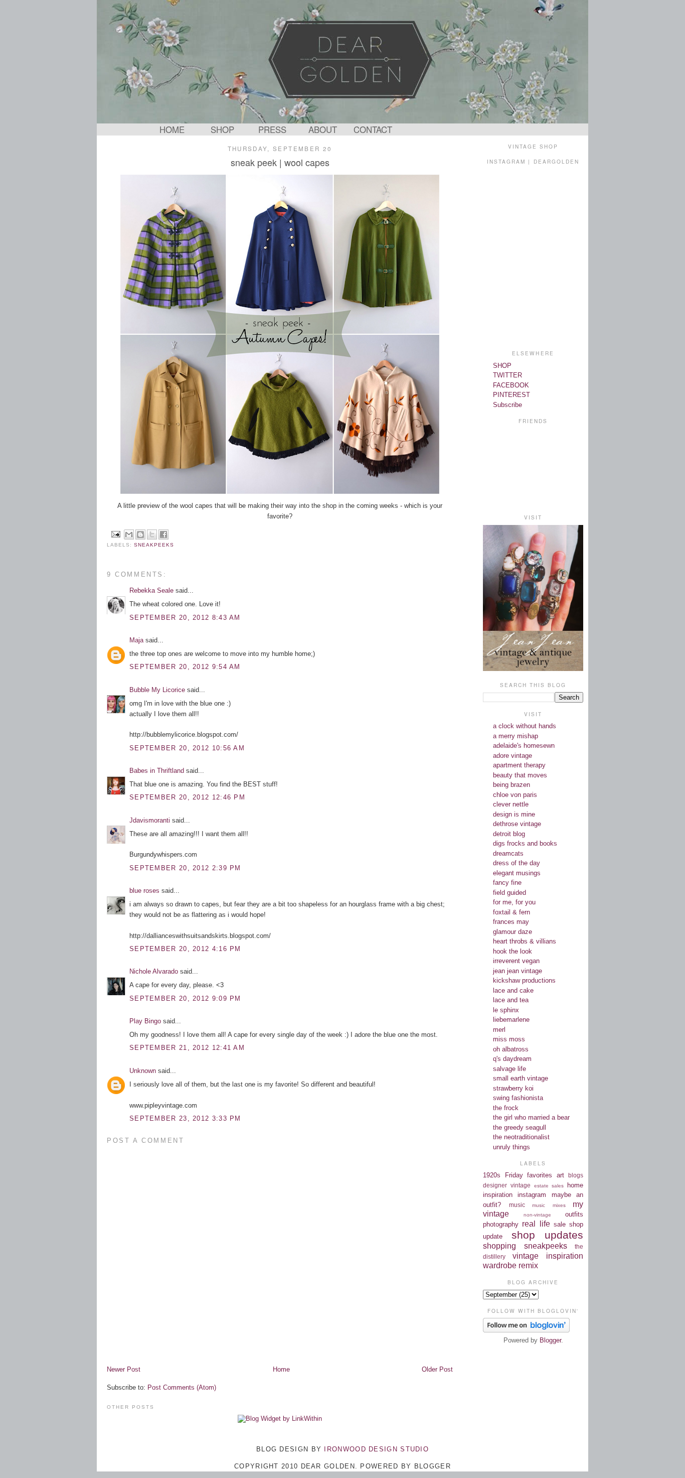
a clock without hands (524, 726)
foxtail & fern (511, 912)
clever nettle (511, 804)
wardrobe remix (510, 1265)
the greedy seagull (519, 1127)
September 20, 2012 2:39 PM (185, 868)
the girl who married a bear (531, 1117)
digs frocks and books (525, 843)
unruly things (511, 1147)
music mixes (549, 1205)
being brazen (511, 784)
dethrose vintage (517, 824)
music (517, 1204)
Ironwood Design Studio (376, 1449)
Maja (136, 640)
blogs (575, 1175)
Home (281, 1369)
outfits (574, 1214)
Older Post (437, 1369)
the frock (506, 1108)
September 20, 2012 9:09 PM (185, 998)
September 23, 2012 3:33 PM (185, 1118)
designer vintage (507, 1185)
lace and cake (513, 990)
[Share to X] (152, 534)
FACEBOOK (511, 385)
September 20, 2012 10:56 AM (187, 748)
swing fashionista (518, 1098)
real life (536, 1224)
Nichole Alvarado (153, 971)
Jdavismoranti (149, 820)
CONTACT (373, 129)
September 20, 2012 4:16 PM (185, 949)
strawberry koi (513, 1088)
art (560, 1175)
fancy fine (507, 882)
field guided (509, 892)
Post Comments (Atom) (181, 1387)
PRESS (272, 129)
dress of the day (516, 863)
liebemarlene (511, 1019)
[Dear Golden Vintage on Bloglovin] (526, 1330)
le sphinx (506, 1010)
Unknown (142, 1070)
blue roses (144, 890)
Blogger (550, 1340)
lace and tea (511, 1000)
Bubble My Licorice (157, 690)
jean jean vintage (517, 971)
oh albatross (511, 1049)
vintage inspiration (547, 1256)
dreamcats (508, 853)
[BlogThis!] (140, 534)
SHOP (222, 129)
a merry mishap (515, 736)
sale (560, 1224)
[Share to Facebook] (163, 534)
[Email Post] (115, 533)
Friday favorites (529, 1175)
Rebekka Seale (151, 590)
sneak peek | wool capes (280, 162)
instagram (532, 1194)
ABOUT (322, 129)
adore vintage (512, 755)
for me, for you (514, 902)
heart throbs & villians (524, 941)
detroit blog (509, 834)
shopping (499, 1246)
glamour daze (512, 931)
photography (501, 1224)
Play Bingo (145, 1021)
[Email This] (129, 534)
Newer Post (123, 1369)
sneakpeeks (154, 545)
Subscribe (507, 405)
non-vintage (537, 1215)
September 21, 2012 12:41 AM (187, 1047)
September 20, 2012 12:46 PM (187, 797)
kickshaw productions (524, 980)
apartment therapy (519, 765)
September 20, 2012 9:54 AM (185, 666)
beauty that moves (520, 775)
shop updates (547, 1235)
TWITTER (507, 375)
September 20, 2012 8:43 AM (185, 617)
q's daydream (512, 1058)
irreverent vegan (516, 961)
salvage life (509, 1068)
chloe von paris (515, 794)
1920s (491, 1175)
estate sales (549, 1185)
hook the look (512, 951)
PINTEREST (511, 394)
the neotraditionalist (521, 1137)
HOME (172, 129)
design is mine (514, 814)
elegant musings (517, 873)
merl (499, 1029)
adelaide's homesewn (524, 745)
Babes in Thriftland (156, 770)
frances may (511, 921)
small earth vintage (520, 1078)
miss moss (509, 1039)
